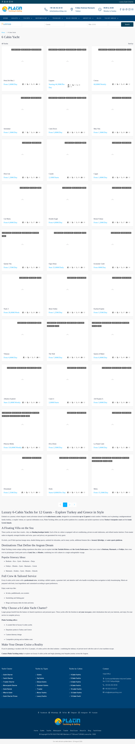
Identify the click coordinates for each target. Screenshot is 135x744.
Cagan (96, 174)
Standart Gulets (42, 685)
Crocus (96, 80)
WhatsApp (54, 713)
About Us (87, 18)
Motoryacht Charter (10, 685)
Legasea (51, 80)
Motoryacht (41, 18)
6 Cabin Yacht (16, 49)
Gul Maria (7, 219)
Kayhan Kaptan (99, 309)
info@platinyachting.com (58, 11)
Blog (99, 18)
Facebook (43, 713)
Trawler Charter (8, 682)
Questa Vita (7, 264)
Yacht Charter (8, 678)
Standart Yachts (36, 97)
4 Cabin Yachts (76, 675)
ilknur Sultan (53, 309)
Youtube (94, 713)
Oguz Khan (53, 264)
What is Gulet (7, 692)
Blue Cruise (71, 18)
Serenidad (7, 129)
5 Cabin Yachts (76, 678)
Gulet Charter (8, 675)
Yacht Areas (110, 18)
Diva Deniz (52, 444)
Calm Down (53, 129)
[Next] (74, 505)
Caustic (51, 174)
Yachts (26, 18)
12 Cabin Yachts (76, 692)
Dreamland (7, 489)
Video (84, 49)
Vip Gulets (40, 678)
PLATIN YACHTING (54, 734)
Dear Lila (7, 174)
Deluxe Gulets (42, 682)
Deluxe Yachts (25, 49)
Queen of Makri (99, 354)
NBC (61, 734)
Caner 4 (51, 399)
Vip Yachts (62, 49)
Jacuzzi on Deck (36, 49)
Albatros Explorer (10, 399)
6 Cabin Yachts (76, 682)
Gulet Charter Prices (10, 696)
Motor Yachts (42, 692)
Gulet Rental (7, 689)
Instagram (84, 713)
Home (5, 18)
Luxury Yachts (126, 97)
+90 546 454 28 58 (56, 8)
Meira (96, 489)
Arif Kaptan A (98, 399)
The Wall (52, 354)
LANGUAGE (7, 24)
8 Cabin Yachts (76, 685)
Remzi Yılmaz (98, 219)
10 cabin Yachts (76, 689)
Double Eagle (53, 219)
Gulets (14, 18)
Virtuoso (6, 354)
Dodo (51, 489)
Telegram (73, 713)
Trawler (57, 18)
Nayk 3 (6, 309)
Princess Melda (9, 444)
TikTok (64, 713)
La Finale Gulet (99, 444)
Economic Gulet (99, 264)
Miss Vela (97, 129)
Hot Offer (35, 232)
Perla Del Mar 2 (9, 80)
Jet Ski (79, 49)
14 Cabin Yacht (76, 696)
